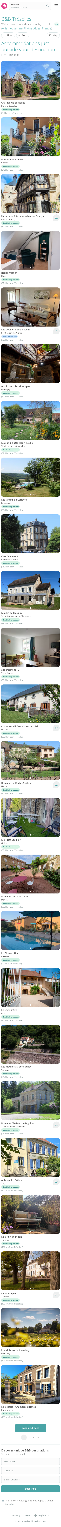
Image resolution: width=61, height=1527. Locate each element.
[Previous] (6, 80)
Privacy (16, 1515)
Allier (5, 28)
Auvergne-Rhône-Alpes (25, 28)
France (46, 28)
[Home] (3, 1500)
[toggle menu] (56, 6)
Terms (27, 1515)
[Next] (55, 80)
